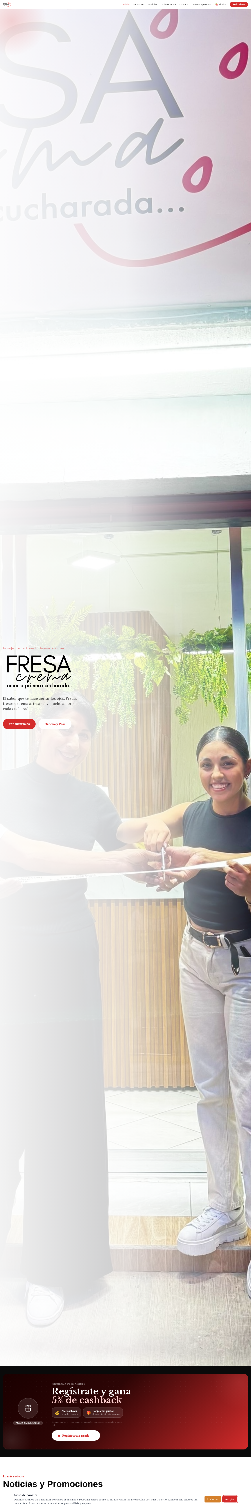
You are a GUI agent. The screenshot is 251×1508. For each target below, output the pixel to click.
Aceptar (230, 1499)
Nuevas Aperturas (202, 4)
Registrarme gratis (75, 1435)
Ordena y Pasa (168, 4)
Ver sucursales (19, 724)
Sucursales (139, 4)
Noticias (152, 4)
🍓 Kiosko (220, 4)
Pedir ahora (239, 4)
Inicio (126, 4)
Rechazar (213, 1499)
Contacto (184, 4)
